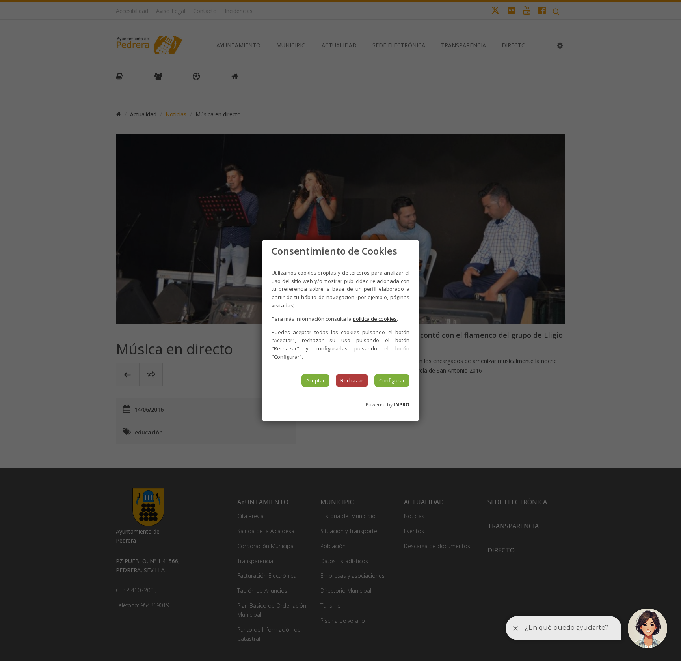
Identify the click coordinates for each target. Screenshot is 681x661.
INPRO (401, 404)
